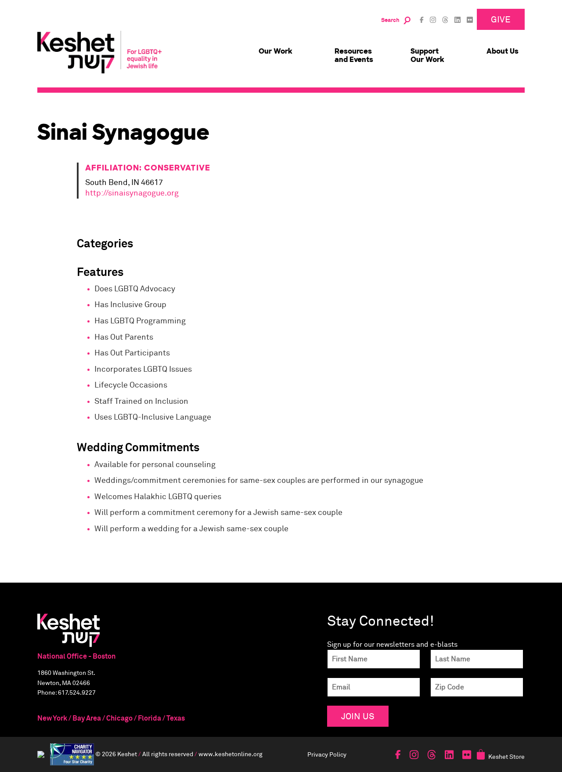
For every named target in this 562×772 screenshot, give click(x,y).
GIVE (501, 19)
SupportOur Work (427, 55)
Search (390, 20)
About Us (502, 51)
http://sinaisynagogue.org (132, 193)
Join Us (358, 715)
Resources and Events (354, 55)
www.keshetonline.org (230, 754)
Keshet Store (506, 756)
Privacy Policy (326, 754)
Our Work (275, 51)
